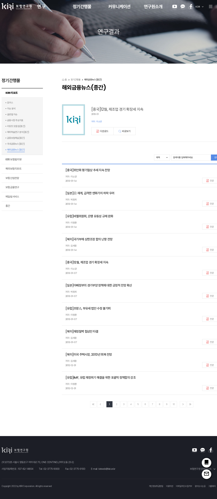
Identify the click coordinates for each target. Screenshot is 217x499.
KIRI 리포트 (12, 93)
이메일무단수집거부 (184, 486)
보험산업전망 (12, 178)
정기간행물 (82, 6)
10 (174, 404)
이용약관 (169, 486)
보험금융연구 (12, 187)
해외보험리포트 (13, 169)
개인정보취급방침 (156, 486)
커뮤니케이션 (119, 6)
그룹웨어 (211, 486)
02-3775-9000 (51, 468)
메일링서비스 (12, 197)
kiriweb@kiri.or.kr (107, 468)
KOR (198, 6)
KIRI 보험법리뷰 (14, 159)
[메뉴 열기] (210, 6)
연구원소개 (153, 6)
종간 (8, 206)
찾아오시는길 (200, 486)
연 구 (41, 6)
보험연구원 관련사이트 (201, 468)
